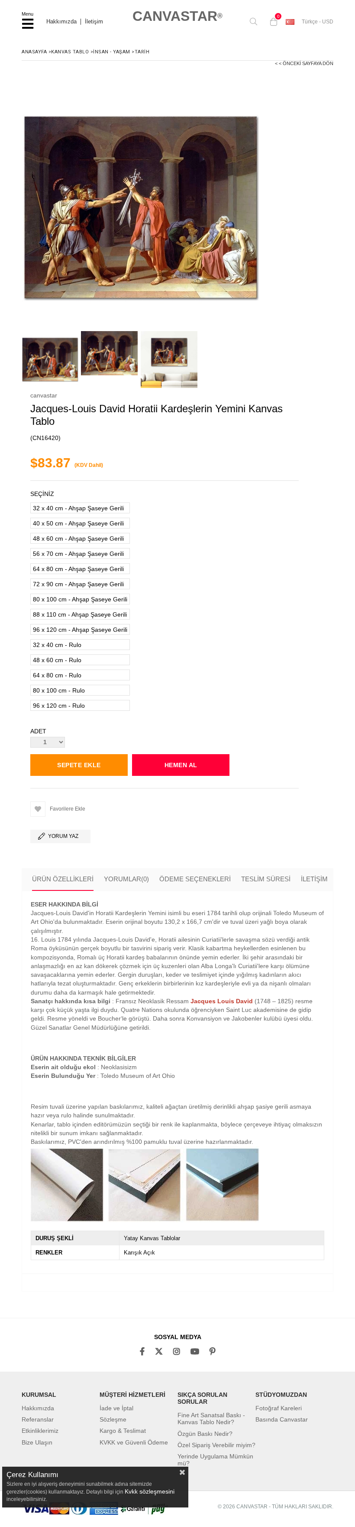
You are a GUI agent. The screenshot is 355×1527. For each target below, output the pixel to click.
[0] (271, 21)
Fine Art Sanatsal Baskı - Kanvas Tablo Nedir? (211, 1418)
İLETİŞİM (314, 879)
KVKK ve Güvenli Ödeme (134, 1442)
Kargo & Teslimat (123, 1430)
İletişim (94, 22)
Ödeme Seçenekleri (195, 879)
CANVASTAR (177, 16)
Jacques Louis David (221, 1001)
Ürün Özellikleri (63, 879)
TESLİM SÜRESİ (265, 879)
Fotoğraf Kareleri (278, 1408)
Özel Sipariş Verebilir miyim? (216, 1445)
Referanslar (38, 1419)
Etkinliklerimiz (40, 1430)
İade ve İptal (116, 1408)
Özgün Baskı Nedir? (205, 1433)
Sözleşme (113, 1419)
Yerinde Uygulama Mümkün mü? (215, 1460)
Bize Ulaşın (37, 1442)
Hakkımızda (61, 22)
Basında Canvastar (281, 1419)
